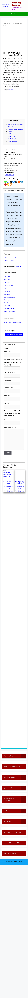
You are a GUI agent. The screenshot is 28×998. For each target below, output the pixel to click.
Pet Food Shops (9, 261)
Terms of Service (18, 963)
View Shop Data (8, 491)
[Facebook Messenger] (13, 182)
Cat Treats (7, 291)
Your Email (7, 395)
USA (8, 23)
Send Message (12, 141)
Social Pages (11, 136)
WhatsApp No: (8, 387)
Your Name (7, 351)
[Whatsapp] (5, 182)
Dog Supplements (9, 297)
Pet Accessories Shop (11, 258)
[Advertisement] (14, 105)
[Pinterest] (5, 184)
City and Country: (9, 372)
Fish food (7, 306)
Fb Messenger (12, 139)
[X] (16, 182)
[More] (11, 184)
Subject (6, 403)
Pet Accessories (12, 134)
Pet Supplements (9, 308)
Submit (8, 452)
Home (4, 23)
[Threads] (11, 182)
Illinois (12, 23)
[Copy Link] (8, 184)
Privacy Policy (9, 963)
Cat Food (7, 282)
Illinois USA (19, 266)
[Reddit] (19, 182)
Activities (10, 131)
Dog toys (6, 300)
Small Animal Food (9, 311)
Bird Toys (7, 279)
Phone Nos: (7, 380)
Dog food (7, 294)
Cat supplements (9, 285)
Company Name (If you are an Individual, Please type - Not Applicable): (13, 362)
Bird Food (7, 276)
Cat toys (6, 288)
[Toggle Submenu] (23, 857)
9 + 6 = (6, 419)
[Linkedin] (21, 182)
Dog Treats (7, 303)
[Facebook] (8, 182)
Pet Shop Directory (17, 3)
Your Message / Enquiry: (11, 427)
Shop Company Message (15, 129)
